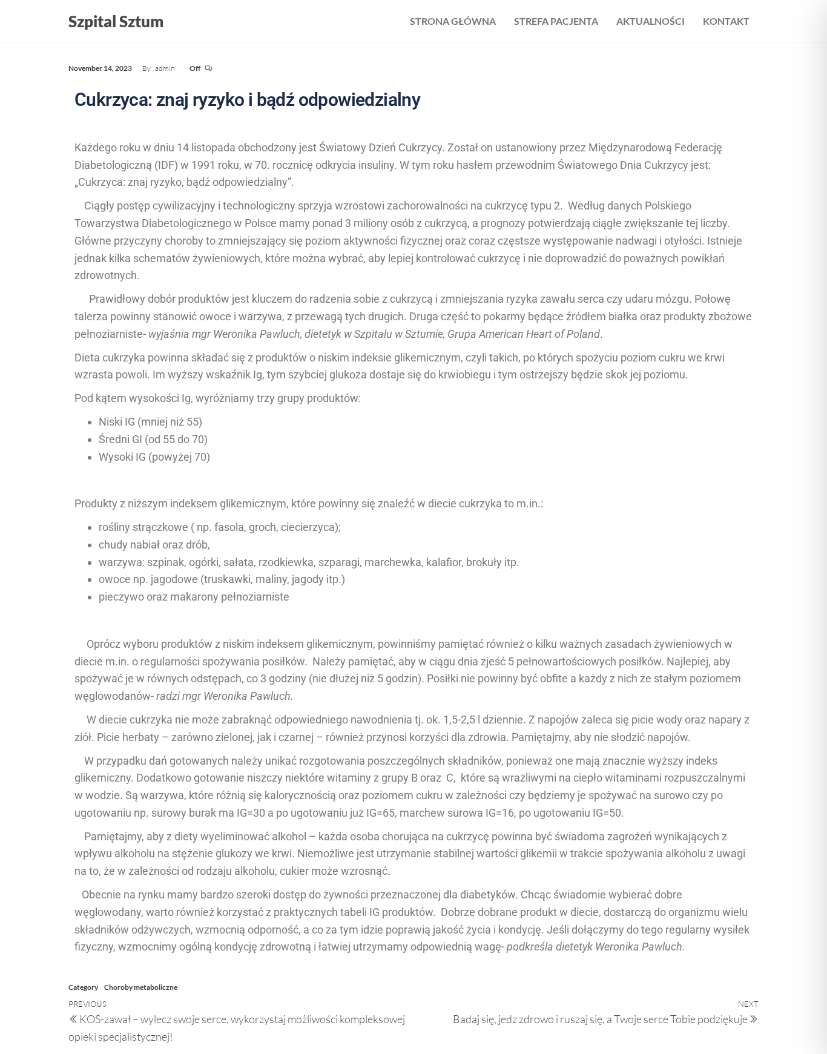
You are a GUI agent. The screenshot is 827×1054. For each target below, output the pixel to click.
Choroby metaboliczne (140, 987)
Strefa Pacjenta (556, 21)
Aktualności (650, 21)
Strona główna (453, 21)
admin (165, 68)
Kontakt (726, 21)
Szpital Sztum (115, 21)
